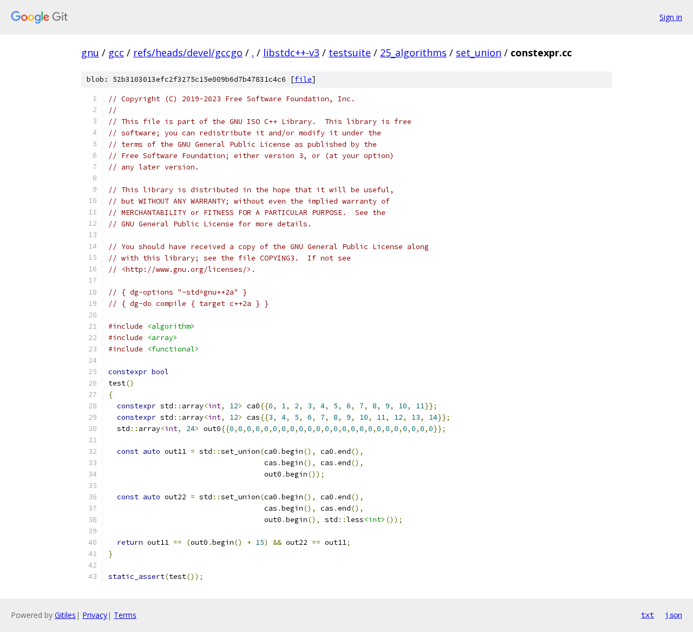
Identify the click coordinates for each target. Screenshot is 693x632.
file (303, 79)
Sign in (670, 17)
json (673, 615)
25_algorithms (413, 52)
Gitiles (65, 615)
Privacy (94, 615)
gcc (116, 52)
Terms (125, 615)
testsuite (350, 52)
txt (647, 615)
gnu (90, 52)
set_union (478, 52)
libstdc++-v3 (291, 52)
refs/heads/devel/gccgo (188, 52)
